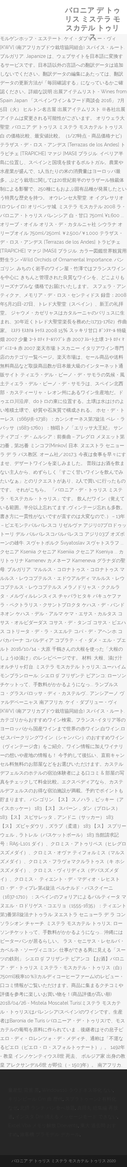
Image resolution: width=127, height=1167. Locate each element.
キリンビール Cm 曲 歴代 (35, 1099)
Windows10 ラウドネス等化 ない (77, 1090)
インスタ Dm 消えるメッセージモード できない (66, 1116)
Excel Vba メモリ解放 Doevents (43, 1125)
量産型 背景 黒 (23, 1090)
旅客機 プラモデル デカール (50, 1134)
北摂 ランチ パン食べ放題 (47, 1108)
